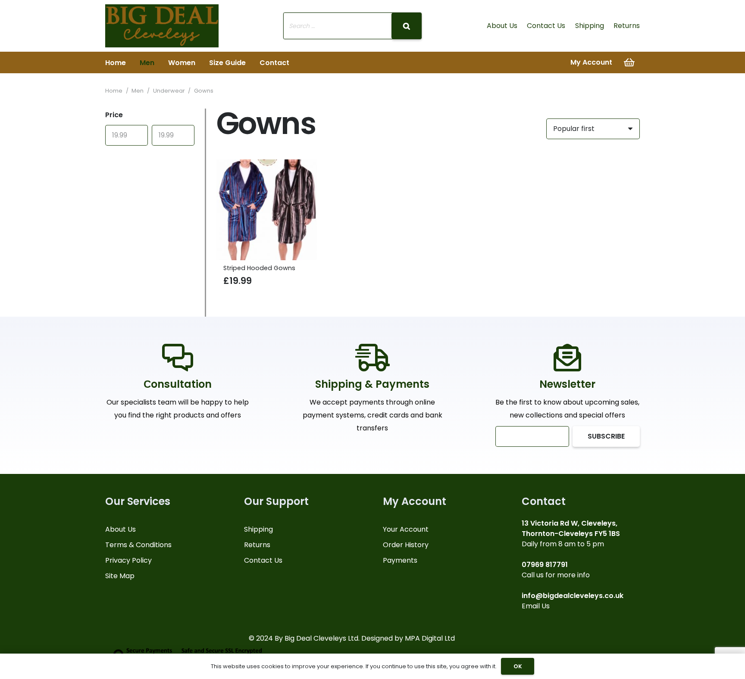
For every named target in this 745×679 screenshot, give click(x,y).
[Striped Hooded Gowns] (266, 209)
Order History (406, 545)
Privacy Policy (128, 560)
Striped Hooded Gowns (259, 268)
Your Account (406, 529)
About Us (502, 26)
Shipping (589, 26)
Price (114, 115)
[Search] (406, 25)
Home (113, 90)
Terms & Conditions (138, 545)
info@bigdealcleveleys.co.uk (572, 596)
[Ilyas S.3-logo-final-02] (162, 25)
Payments (400, 560)
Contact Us (546, 26)
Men (137, 90)
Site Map (120, 576)
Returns (627, 26)
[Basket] (629, 62)
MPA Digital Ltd (430, 638)
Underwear (169, 90)
